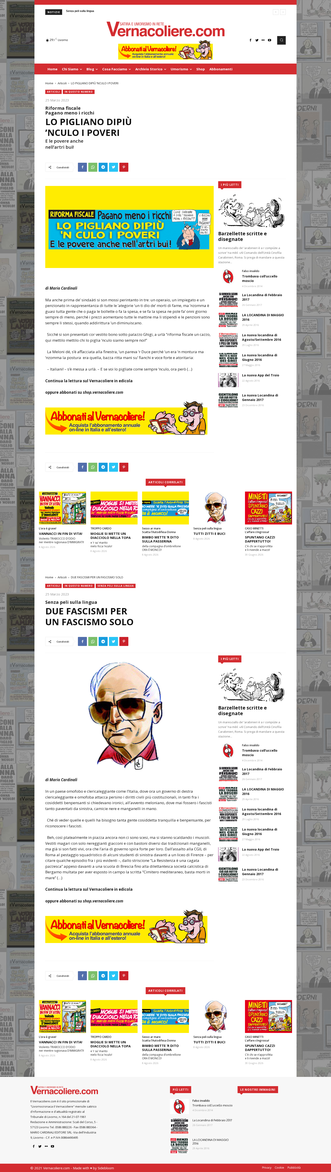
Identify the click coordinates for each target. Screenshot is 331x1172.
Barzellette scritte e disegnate (242, 236)
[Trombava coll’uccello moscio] (228, 276)
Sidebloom (106, 1168)
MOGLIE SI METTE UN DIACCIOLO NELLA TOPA (111, 535)
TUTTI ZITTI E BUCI (209, 533)
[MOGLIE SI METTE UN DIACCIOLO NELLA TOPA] (114, 508)
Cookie (279, 1167)
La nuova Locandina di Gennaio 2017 (260, 397)
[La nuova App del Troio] (228, 380)
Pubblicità (294, 1167)
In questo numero (79, 91)
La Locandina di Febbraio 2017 (212, 1120)
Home (49, 83)
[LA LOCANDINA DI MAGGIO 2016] (228, 320)
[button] (281, 40)
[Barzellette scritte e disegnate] (252, 211)
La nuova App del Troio (260, 375)
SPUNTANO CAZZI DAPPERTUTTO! (260, 539)
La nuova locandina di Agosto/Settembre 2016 (261, 337)
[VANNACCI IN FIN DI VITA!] (62, 508)
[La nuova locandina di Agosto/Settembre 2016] (228, 340)
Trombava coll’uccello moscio (213, 1105)
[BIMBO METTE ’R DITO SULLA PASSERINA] (165, 508)
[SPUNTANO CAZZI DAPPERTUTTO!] (268, 508)
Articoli (62, 83)
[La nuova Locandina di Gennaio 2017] (228, 400)
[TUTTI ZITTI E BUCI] (216, 508)
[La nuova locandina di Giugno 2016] (228, 360)
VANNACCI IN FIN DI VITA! (60, 533)
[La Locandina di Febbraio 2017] (228, 300)
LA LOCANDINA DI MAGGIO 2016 (211, 1141)
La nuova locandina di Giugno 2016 (259, 357)
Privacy (266, 1167)
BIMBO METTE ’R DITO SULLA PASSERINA (160, 539)
